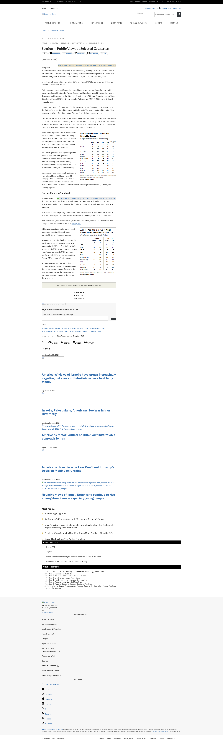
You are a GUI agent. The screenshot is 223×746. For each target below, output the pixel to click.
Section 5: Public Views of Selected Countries (64, 582)
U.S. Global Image (95, 331)
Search (140, 13)
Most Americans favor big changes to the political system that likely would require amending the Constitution (79, 526)
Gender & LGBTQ (48, 648)
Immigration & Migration (51, 629)
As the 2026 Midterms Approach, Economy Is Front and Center (74, 519)
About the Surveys (53, 588)
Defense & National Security (51, 328)
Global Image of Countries (50, 331)
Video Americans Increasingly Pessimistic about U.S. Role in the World (73, 557)
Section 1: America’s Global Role (59, 574)
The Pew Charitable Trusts (160, 731)
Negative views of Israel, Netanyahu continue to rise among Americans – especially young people (78, 496)
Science (45, 661)
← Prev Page (79, 292)
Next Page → (79, 298)
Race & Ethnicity (48, 634)
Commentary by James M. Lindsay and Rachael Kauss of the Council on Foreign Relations (81, 586)
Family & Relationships (51, 651)
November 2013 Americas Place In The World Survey (66, 562)
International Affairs (75, 331)
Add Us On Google (49, 59)
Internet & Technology (50, 666)
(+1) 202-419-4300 (48, 612)
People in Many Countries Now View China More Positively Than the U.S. (79, 533)
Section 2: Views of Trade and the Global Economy (66, 576)
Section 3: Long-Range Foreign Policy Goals (63, 578)
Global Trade (63, 331)
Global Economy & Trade (97, 328)
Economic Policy (66, 328)
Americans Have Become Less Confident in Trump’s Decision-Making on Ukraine (78, 469)
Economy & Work (48, 656)
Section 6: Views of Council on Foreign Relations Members (69, 584)
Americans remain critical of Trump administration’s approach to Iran (78, 436)
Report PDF (50, 547)
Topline (49, 552)
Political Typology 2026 (56, 513)
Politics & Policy (48, 619)
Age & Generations (49, 643)
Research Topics (53, 23)
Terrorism (85, 331)
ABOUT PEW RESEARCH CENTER (52, 729)
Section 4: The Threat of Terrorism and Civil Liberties (66, 580)
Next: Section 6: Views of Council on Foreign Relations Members (79, 285)
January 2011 (76, 223)
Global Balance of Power (80, 328)
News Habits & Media (50, 670)
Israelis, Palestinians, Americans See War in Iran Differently (76, 412)
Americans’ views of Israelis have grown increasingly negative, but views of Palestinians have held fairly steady (79, 378)
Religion (45, 639)
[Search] (179, 14)
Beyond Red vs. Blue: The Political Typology (65, 539)
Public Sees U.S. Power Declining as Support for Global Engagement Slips (73, 43)
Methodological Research (51, 675)
